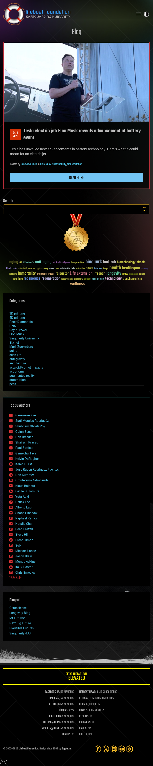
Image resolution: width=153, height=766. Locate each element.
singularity (78, 279)
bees (12, 384)
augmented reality (22, 376)
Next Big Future (20, 623)
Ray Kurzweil (18, 330)
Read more (76, 177)
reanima (18, 279)
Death (57, 269)
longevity (113, 273)
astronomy (17, 371)
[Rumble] (130, 748)
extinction (80, 268)
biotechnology (126, 262)
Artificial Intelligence (61, 263)
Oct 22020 (15, 134)
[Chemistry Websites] (76, 233)
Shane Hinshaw (26, 513)
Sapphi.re (66, 748)
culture (51, 269)
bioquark (93, 262)
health (115, 268)
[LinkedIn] (114, 748)
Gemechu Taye (25, 453)
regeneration (50, 278)
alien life (15, 355)
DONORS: (63, 710)
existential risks (67, 268)
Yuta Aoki (22, 497)
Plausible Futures (21, 628)
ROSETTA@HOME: (51, 728)
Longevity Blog (19, 613)
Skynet (14, 342)
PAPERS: (83, 728)
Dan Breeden (24, 437)
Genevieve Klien (29, 164)
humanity (144, 269)
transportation (74, 164)
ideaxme (13, 274)
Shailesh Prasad (26, 442)
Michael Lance (25, 551)
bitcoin (140, 262)
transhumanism (132, 279)
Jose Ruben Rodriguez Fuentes (37, 469)
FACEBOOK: (50, 692)
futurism (98, 268)
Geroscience (17, 608)
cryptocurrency (42, 268)
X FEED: (52, 704)
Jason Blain (23, 556)
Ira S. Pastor (23, 567)
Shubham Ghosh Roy (30, 426)
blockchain (11, 268)
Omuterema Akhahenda (32, 480)
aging (13, 262)
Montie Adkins (25, 561)
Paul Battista (24, 448)
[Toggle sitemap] (138, 14)
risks (71, 279)
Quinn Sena (23, 432)
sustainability (59, 164)
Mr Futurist (17, 618)
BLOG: (82, 704)
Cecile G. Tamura (27, 491)
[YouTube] (122, 748)
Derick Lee (22, 502)
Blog (76, 32)
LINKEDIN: (53, 698)
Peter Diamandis (21, 322)
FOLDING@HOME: (52, 722)
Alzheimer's (28, 262)
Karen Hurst (23, 464)
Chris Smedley (25, 572)
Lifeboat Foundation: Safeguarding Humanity (66, 14)
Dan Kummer (24, 475)
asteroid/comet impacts (26, 367)
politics (142, 274)
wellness (77, 284)
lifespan (99, 273)
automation (17, 380)
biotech (109, 262)
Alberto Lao (23, 507)
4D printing (17, 318)
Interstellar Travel (45, 274)
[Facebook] (98, 748)
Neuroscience (133, 274)
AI (20, 263)
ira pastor (62, 273)
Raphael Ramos (26, 518)
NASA (125, 274)
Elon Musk (45, 164)
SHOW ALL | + (15, 577)
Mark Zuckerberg (21, 347)
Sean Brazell (24, 529)
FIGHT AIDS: (55, 716)
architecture (17, 363)
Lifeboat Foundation (28, 748)
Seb (18, 545)
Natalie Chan (24, 524)
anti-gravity (17, 359)
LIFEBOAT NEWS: (87, 692)
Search (144, 209)
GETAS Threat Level (76, 677)
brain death (22, 268)
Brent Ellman (24, 540)
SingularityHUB (20, 633)
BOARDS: (83, 710)
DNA (12, 326)
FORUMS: (66, 734)
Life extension (81, 273)
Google (105, 268)
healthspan (131, 268)
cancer (31, 268)
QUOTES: (83, 734)
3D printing (17, 313)
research (65, 279)
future (89, 268)
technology (113, 278)
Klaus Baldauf (25, 486)
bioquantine (77, 262)
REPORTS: (84, 716)
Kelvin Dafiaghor (27, 459)
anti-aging (43, 262)
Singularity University (24, 338)
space (87, 278)
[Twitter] (106, 748)
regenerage (32, 278)
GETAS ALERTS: (86, 698)
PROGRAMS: (85, 722)
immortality (27, 273)
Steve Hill (21, 534)
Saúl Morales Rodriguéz (32, 421)
